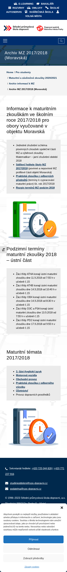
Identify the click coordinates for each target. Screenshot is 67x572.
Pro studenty (23, 72)
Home (10, 72)
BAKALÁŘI (47, 3)
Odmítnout (34, 548)
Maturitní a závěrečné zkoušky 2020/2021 (33, 78)
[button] (62, 507)
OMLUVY (37, 8)
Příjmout (33, 539)
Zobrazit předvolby (33, 558)
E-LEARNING (26, 3)
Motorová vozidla (26, 375)
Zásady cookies (32, 567)
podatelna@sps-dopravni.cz (25, 488)
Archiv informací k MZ (22, 83)
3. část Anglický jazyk (29, 371)
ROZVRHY (18, 8)
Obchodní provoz (26, 379)
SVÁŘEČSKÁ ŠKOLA (41, 12)
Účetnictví (22, 390)
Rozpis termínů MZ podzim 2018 (35, 187)
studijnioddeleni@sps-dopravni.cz (29, 483)
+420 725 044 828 (42, 468)
